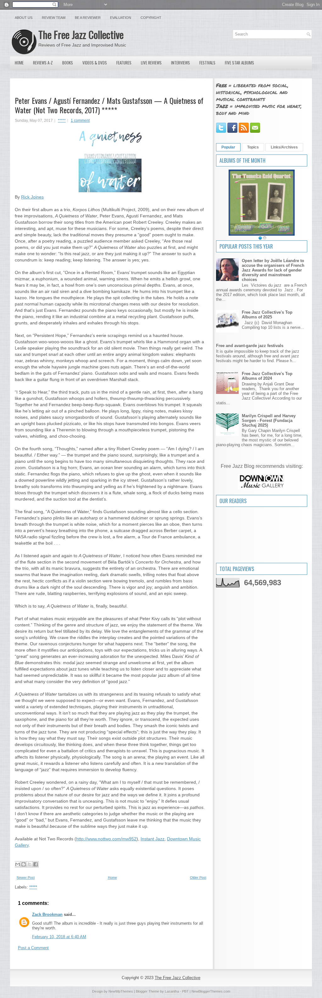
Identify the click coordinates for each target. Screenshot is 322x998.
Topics (253, 147)
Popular (228, 147)
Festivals (207, 62)
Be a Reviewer (88, 18)
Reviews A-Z (43, 62)
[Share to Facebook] (35, 864)
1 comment (80, 120)
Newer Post (26, 877)
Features (123, 62)
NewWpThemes (120, 991)
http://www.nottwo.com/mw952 (106, 838)
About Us (23, 18)
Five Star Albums (239, 62)
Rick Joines (32, 196)
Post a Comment (33, 947)
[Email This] (17, 864)
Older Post (198, 877)
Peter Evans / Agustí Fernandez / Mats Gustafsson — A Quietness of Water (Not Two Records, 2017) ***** (109, 105)
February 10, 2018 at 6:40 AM (59, 936)
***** (62, 120)
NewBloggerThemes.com (211, 991)
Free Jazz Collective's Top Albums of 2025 (267, 314)
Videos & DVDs (94, 62)
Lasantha (172, 991)
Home (19, 62)
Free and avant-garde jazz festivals (249, 345)
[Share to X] (29, 864)
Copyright (151, 18)
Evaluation (120, 18)
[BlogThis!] (23, 864)
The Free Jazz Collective (81, 34)
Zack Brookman (47, 914)
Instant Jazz (152, 838)
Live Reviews (151, 62)
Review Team (53, 18)
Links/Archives (284, 147)
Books (67, 62)
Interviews (180, 62)
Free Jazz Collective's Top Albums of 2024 (267, 376)
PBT (185, 991)
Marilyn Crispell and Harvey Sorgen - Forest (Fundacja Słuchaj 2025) (269, 420)
